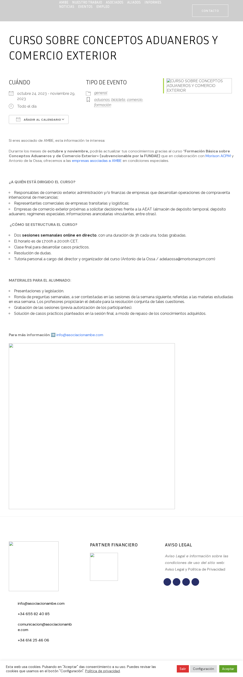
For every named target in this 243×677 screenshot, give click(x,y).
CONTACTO (210, 11)
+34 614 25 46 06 (33, 640)
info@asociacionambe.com (79, 334)
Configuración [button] (203, 669)
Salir (183, 669)
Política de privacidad (102, 671)
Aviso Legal (174, 569)
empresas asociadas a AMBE (97, 160)
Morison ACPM (218, 155)
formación (102, 105)
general (100, 93)
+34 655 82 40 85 (34, 613)
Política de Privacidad (206, 569)
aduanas (102, 99)
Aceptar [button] (228, 669)
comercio (134, 99)
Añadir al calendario (42, 119)
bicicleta (118, 99)
